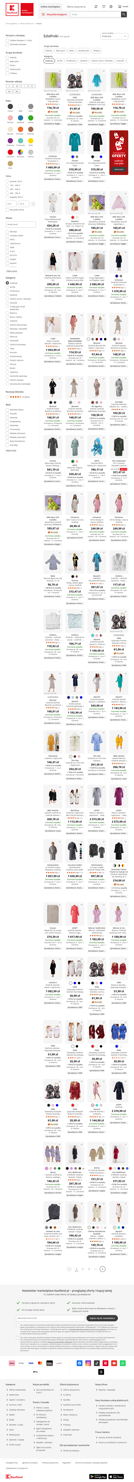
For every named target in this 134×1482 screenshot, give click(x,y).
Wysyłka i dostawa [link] (44, 1442)
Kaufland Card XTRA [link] (72, 1405)
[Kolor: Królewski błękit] (127, 1168)
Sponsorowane (49, 90)
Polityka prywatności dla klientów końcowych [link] (113, 1421)
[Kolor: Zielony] (72, 461)
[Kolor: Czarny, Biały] (114, 865)
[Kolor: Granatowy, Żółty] (119, 865)
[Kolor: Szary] (77, 156)
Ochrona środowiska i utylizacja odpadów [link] (91, 1463)
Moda (11, 1419)
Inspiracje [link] (67, 1434)
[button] (48, 50)
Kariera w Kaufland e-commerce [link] (113, 1442)
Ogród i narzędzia (17, 1400)
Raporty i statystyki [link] (107, 1390)
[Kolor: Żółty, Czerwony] (123, 865)
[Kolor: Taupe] (55, 402)
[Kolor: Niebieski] (72, 156)
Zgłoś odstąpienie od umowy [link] (44, 1430)
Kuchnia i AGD (15, 1405)
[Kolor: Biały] (97, 156)
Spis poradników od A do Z (45, 1391)
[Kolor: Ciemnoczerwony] (97, 339)
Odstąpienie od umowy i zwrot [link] (43, 1423)
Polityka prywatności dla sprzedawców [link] (109, 1414)
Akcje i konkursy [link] (70, 1414)
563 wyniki (65, 36)
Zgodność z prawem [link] (30, 1463)
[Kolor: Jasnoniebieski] (72, 697)
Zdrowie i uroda (16, 1424)
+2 (105, 1227)
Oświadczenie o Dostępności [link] (17, 1468)
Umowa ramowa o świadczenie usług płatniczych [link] (112, 1407)
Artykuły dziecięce (17, 1409)
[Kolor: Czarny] (92, 156)
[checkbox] (20, 40)
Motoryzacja (14, 1434)
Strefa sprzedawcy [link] (71, 1450)
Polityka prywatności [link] (50, 1463)
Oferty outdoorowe (17, 1390)
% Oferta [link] (67, 1395)
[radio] (20, 181)
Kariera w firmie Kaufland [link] (110, 1437)
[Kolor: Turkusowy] (92, 635)
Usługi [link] (66, 1419)
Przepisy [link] (67, 1424)
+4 (83, 1168)
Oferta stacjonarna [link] (71, 1390)
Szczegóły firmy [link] (12, 1463)
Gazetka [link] (66, 1400)
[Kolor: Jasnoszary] (101, 1105)
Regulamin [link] (67, 1463)
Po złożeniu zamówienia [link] (41, 1416)
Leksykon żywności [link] (71, 1429)
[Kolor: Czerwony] (72, 217)
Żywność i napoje (16, 1439)
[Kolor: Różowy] (119, 339)
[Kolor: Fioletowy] (46, 1168)
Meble (12, 1414)
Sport (11, 1429)
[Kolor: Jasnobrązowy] (55, 1227)
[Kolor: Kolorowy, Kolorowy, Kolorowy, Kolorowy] (77, 576)
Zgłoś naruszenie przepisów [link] (43, 1448)
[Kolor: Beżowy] (77, 217)
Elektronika (14, 1395)
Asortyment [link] (68, 1409)
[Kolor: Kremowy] (114, 1168)
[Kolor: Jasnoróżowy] (92, 1105)
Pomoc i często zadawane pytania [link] (44, 1409)
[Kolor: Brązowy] (92, 402)
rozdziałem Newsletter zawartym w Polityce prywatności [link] (87, 1329)
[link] (76, 6)
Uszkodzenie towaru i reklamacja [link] (45, 1436)
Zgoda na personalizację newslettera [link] (60, 1342)
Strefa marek (14, 1444)
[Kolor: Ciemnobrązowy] (80, 1168)
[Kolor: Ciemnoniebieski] (116, 276)
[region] (22, 242)
